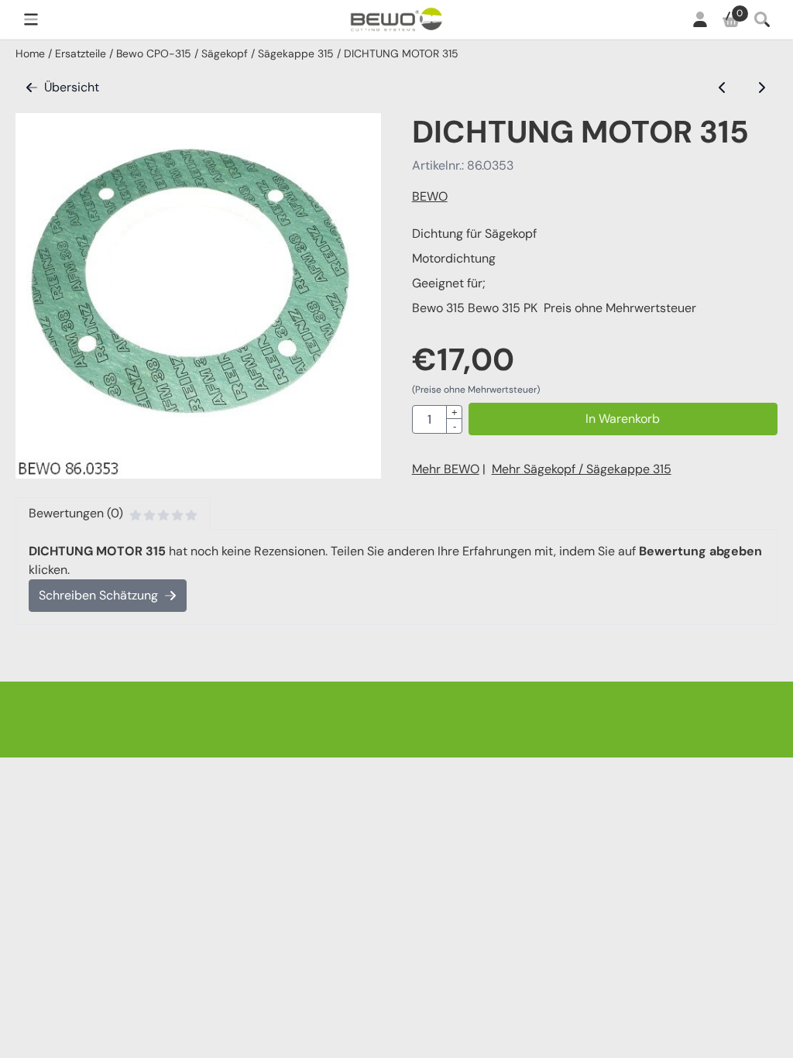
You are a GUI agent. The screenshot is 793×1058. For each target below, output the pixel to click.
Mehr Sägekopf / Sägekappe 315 (581, 469)
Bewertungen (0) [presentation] (76, 513)
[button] (30, 19)
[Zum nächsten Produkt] (761, 87)
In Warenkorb (622, 418)
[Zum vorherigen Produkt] (722, 87)
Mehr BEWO (445, 469)
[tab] (113, 513)
